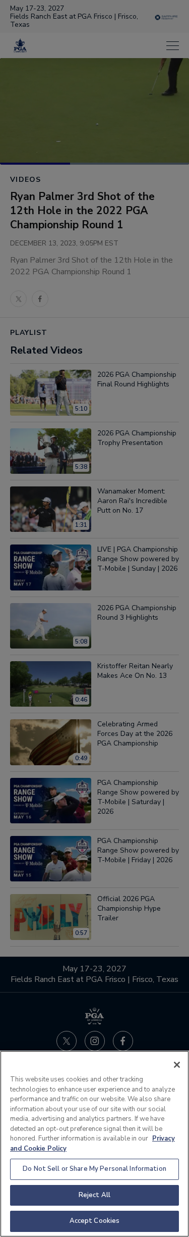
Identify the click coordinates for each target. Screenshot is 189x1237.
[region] (94, 1144)
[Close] (177, 1065)
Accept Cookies (95, 1220)
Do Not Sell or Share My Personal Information (94, 1168)
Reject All (94, 1195)
